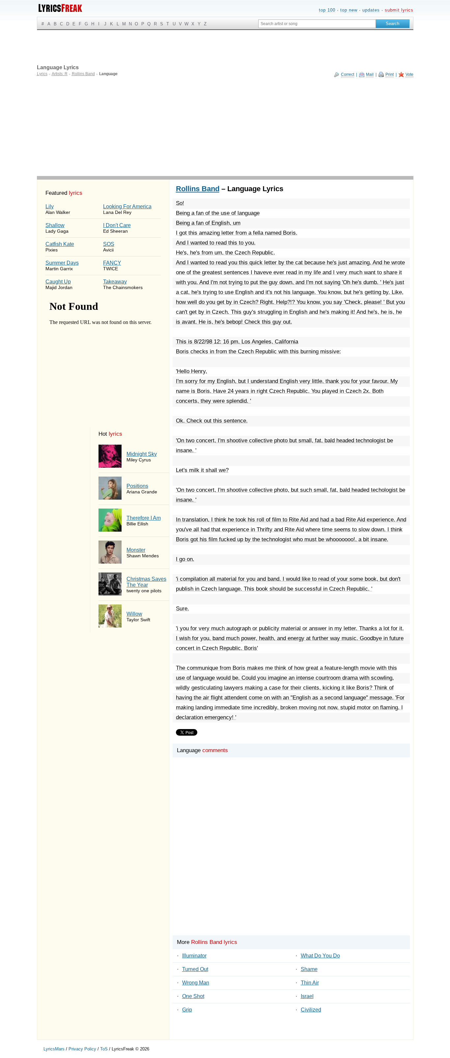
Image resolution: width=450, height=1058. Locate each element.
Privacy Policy (82, 1048)
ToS (104, 1048)
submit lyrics (399, 10)
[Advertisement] (225, 126)
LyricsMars (54, 1048)
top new (348, 10)
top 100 (327, 10)
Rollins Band (197, 189)
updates (371, 10)
